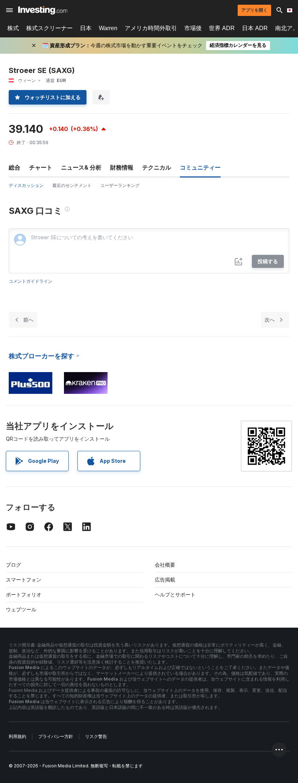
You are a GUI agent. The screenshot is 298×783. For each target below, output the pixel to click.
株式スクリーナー (49, 28)
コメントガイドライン (30, 281)
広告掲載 (165, 579)
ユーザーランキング (120, 185)
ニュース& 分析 (81, 167)
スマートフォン (23, 579)
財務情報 (121, 167)
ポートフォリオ (23, 594)
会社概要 (165, 565)
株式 (13, 28)
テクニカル (156, 167)
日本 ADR (255, 28)
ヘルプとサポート (175, 594)
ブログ (13, 565)
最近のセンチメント (72, 185)
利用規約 (17, 736)
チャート (40, 167)
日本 (86, 28)
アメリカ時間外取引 (151, 28)
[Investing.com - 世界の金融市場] (42, 10)
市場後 (193, 28)
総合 (14, 167)
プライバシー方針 (55, 736)
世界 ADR (222, 28)
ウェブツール (21, 609)
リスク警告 (96, 736)
